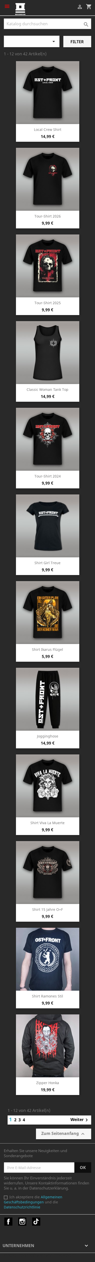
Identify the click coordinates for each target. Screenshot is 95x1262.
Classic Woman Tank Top (47, 389)
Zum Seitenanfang (63, 1134)
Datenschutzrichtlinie (22, 1207)
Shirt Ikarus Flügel (47, 649)
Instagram (22, 1222)
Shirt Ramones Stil (47, 996)
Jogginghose (47, 736)
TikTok (36, 1222)
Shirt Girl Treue (47, 562)
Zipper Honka (47, 1082)
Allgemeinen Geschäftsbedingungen (33, 1199)
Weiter (80, 1120)
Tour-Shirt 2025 (47, 302)
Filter (77, 41)
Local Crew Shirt (47, 129)
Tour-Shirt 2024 (47, 476)
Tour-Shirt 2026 (47, 216)
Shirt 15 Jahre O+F (47, 909)
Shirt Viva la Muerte (47, 822)
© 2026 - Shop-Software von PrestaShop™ (40, 1255)
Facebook (8, 1222)
